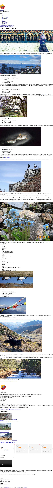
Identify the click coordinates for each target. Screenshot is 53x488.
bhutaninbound (2, 10)
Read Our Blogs (4, 21)
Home (2, 15)
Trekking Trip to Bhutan (7, 157)
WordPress (25, 487)
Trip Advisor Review (4, 18)
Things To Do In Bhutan (5, 17)
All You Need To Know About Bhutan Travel (7, 442)
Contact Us (3, 24)
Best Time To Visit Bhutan (4, 432)
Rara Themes (19, 487)
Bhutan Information (2, 26)
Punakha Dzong (44, 94)
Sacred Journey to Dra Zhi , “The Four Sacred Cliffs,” (9, 421)
